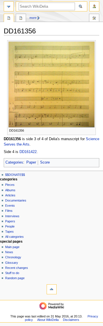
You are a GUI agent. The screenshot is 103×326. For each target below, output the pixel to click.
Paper (31, 162)
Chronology (13, 257)
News (9, 252)
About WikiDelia (48, 319)
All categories (14, 236)
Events (10, 205)
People (10, 226)
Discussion (21, 18)
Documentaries (15, 200)
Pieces (10, 184)
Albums (10, 190)
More (33, 17)
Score (45, 162)
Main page (12, 247)
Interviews (12, 216)
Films (9, 210)
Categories (14, 162)
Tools (94, 18)
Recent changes (16, 267)
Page (9, 18)
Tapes (9, 231)
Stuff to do (12, 273)
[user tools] (94, 6)
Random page (15, 278)
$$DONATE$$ (15, 174)
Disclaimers (71, 319)
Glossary (11, 262)
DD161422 (28, 152)
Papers (10, 221)
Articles (10, 195)
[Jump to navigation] (9, 6)
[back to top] (52, 289)
